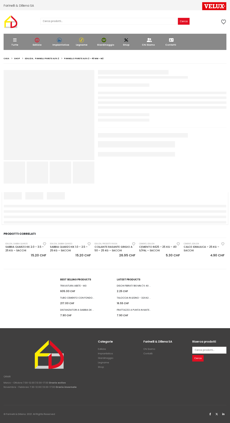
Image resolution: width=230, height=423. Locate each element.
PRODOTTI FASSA (109, 243)
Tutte (14, 45)
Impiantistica (60, 45)
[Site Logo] (11, 22)
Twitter (216, 414)
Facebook (210, 414)
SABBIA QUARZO (20, 243)
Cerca (184, 21)
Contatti (170, 45)
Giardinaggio (105, 45)
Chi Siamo (148, 45)
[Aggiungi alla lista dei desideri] (44, 243)
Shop (126, 45)
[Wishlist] (223, 22)
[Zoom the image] (49, 341)
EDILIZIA (8, 243)
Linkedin (223, 414)
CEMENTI (143, 243)
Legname (81, 45)
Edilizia (37, 45)
